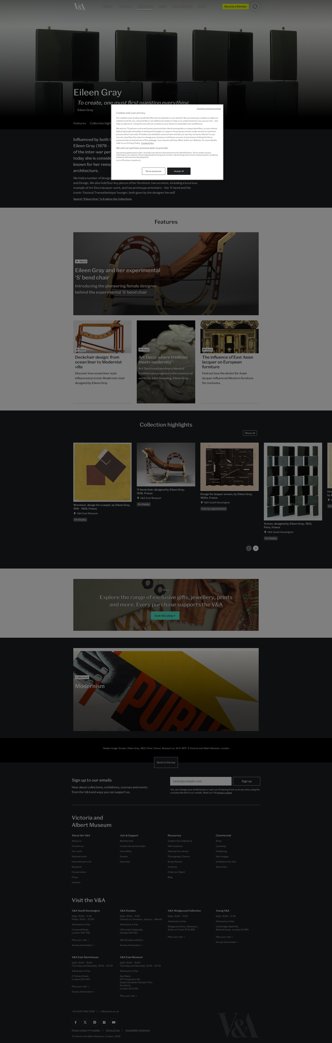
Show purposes (153, 171)
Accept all (179, 171)
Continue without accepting (209, 109)
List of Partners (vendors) (128, 160)
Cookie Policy (147, 143)
